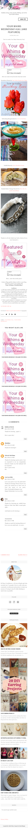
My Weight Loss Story (7, 760)
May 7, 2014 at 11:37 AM (9, 479)
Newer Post (6, 554)
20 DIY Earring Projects (7, 713)
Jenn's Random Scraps (18, 165)
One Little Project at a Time (19, 80)
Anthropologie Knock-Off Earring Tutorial (13, 738)
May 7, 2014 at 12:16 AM (9, 445)
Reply (25, 439)
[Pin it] (15, 314)
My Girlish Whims (14, 6)
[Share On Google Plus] (12, 314)
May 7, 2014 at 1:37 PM (9, 520)
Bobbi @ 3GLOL (9, 427)
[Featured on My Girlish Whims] (14, 256)
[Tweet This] (6, 314)
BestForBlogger (22, 826)
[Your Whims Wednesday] (14, 55)
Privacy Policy (4, 819)
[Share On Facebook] (9, 314)
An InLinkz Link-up (6, 306)
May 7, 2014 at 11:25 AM (9, 457)
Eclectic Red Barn (21, 119)
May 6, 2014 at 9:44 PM (9, 429)
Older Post (22, 554)
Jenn (6, 499)
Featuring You (9, 320)
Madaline (7, 443)
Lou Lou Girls (9, 477)
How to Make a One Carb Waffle (10, 792)
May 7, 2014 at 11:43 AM (9, 500)
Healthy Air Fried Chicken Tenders (10, 649)
